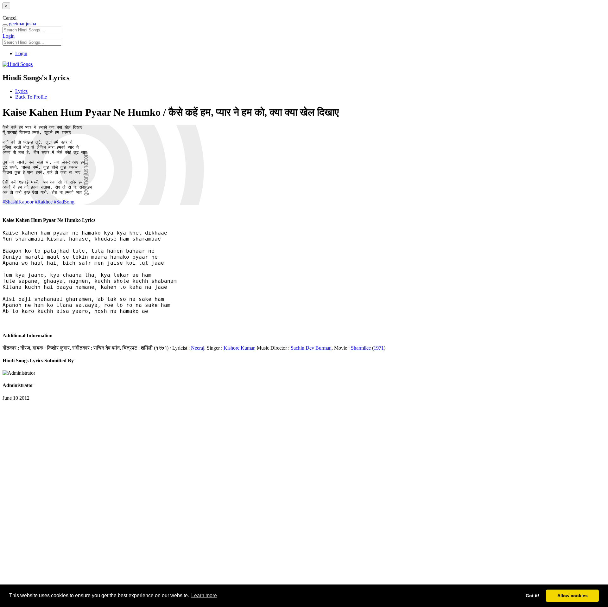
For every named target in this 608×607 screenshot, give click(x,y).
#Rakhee (44, 201)
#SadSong (64, 201)
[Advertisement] (193, 496)
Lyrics (21, 91)
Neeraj (197, 348)
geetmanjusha (22, 23)
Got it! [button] (532, 595)
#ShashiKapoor (18, 201)
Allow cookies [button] (572, 595)
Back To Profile (31, 97)
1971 (379, 348)
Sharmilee (361, 348)
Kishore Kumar (239, 348)
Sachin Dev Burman (311, 348)
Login (9, 36)
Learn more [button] (204, 595)
